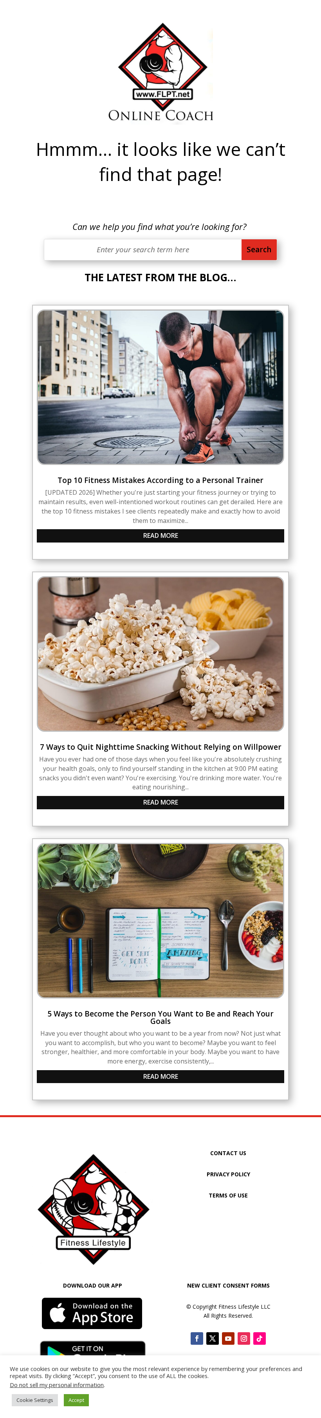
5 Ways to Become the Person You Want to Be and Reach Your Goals (160, 1017)
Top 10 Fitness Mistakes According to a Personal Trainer (160, 480)
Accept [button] (76, 1400)
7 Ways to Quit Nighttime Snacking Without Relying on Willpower (160, 747)
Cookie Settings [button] (34, 1400)
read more (160, 535)
